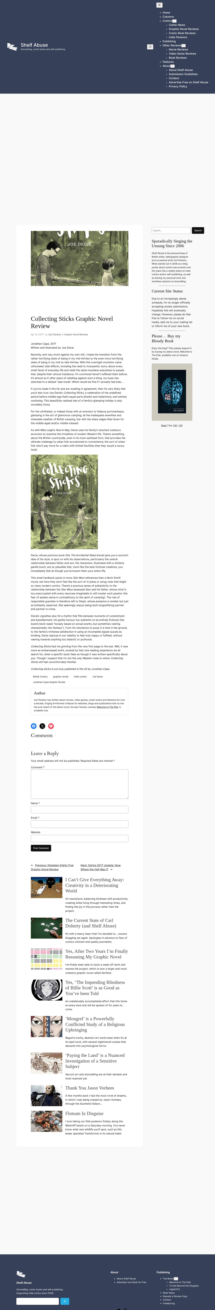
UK (175, 425)
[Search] (64, 1301)
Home (166, 12)
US (180, 425)
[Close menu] (159, 5)
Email (35, 817)
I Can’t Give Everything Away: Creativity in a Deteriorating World (94, 885)
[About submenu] (172, 66)
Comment (38, 767)
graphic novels (60, 676)
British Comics (40, 676)
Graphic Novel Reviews (76, 334)
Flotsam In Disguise (84, 1113)
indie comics (80, 676)
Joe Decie (97, 676)
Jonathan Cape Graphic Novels (49, 682)
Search (198, 230)
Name (35, 803)
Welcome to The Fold (107, 707)
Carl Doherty (54, 334)
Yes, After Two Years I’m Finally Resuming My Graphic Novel (96, 954)
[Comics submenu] (174, 21)
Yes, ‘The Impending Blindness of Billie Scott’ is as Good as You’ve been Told (95, 988)
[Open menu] (150, 46)
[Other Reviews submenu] (183, 45)
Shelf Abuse (34, 45)
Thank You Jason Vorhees (89, 1087)
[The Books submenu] (176, 1278)
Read (164, 425)
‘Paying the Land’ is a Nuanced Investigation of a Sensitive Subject (95, 1061)
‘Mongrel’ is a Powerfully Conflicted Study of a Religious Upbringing (95, 1024)
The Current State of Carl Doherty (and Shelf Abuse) (90, 923)
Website (35, 832)
